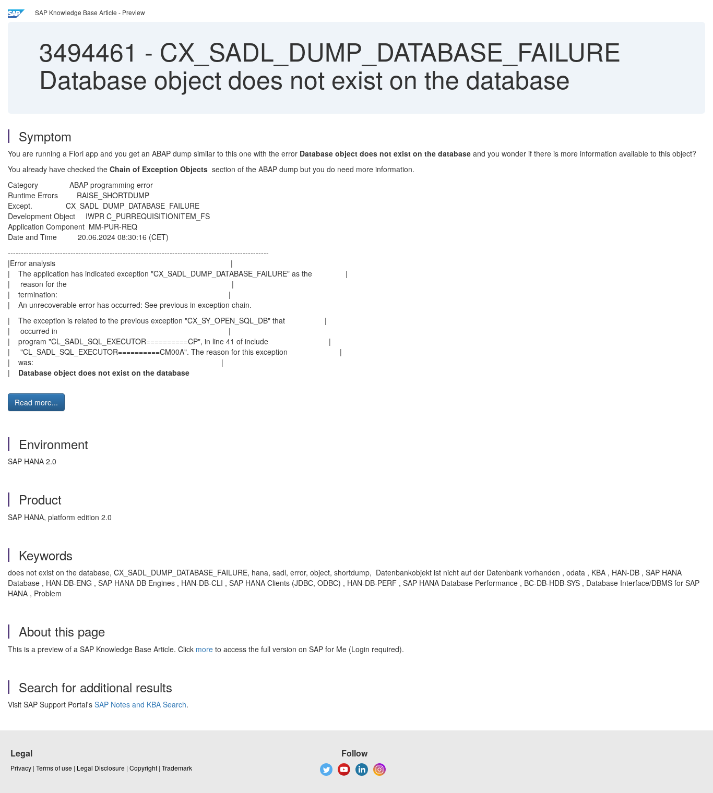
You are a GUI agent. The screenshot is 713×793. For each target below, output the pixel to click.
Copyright (143, 767)
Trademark (177, 767)
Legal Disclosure (101, 767)
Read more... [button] (36, 402)
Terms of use (54, 767)
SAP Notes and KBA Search (140, 704)
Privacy (20, 767)
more (204, 649)
